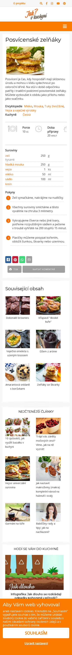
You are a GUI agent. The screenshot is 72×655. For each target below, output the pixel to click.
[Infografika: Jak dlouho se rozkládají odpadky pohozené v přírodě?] (34, 572)
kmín (8, 184)
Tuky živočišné (54, 106)
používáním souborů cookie (21, 625)
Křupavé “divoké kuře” (48, 319)
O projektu (19, 3)
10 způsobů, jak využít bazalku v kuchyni (14, 442)
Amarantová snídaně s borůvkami (17, 386)
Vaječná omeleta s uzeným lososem (17, 353)
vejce (8, 169)
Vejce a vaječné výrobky (20, 110)
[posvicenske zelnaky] (25, 75)
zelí (7, 156)
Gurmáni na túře (14, 523)
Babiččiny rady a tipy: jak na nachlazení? (45, 528)
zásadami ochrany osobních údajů (34, 622)
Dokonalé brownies (17, 317)
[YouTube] (58, 3)
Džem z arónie (48, 351)
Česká (27, 115)
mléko (9, 174)
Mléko (28, 106)
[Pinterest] (64, 3)
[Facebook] (46, 3)
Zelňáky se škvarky (48, 384)
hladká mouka (14, 164)
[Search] (41, 3)
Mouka (38, 106)
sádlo (8, 179)
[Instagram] (52, 3)
